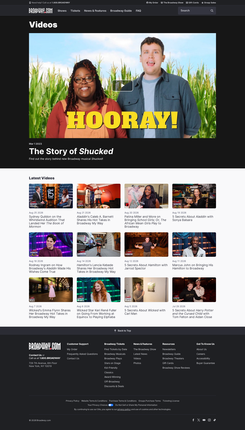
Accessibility (203, 358)
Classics (108, 372)
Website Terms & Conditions (94, 401)
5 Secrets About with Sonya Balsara (192, 218)
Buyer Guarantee (205, 363)
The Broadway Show (173, 2)
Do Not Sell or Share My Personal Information (136, 405)
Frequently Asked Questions (82, 353)
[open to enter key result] (212, 11)
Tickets (75, 10)
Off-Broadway (112, 381)
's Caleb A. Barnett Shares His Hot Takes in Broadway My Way (95, 220)
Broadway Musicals (114, 353)
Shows (62, 10)
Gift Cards (194, 2)
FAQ (138, 10)
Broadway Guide (121, 10)
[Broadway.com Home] (40, 10)
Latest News (140, 353)
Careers (200, 353)
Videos (137, 358)
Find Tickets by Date (115, 349)
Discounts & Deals (114, 386)
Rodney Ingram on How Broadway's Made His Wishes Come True (50, 268)
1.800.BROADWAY (51, 2)
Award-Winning (112, 376)
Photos (137, 363)
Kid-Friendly (111, 367)
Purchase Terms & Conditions (122, 401)
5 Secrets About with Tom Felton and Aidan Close (193, 314)
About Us (201, 349)
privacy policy (124, 409)
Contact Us (35, 355)
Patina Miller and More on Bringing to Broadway (145, 221)
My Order (153, 2)
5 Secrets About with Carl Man (145, 312)
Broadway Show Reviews (176, 367)
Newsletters (169, 349)
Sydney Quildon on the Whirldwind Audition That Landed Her (47, 221)
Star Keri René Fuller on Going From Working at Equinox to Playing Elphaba (96, 314)
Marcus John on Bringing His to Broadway (192, 266)
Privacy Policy (72, 401)
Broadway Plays (113, 358)
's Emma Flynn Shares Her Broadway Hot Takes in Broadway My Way (49, 314)
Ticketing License (171, 401)
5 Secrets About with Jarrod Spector (146, 266)
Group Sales (210, 2)
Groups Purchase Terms (149, 401)
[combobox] (197, 11)
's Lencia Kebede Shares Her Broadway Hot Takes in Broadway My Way (96, 268)
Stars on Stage (112, 363)
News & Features (95, 10)
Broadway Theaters (173, 358)
